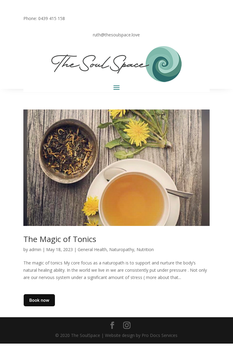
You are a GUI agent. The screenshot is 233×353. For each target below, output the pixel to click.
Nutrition (145, 249)
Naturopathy (121, 249)
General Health (92, 249)
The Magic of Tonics (59, 239)
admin (35, 249)
